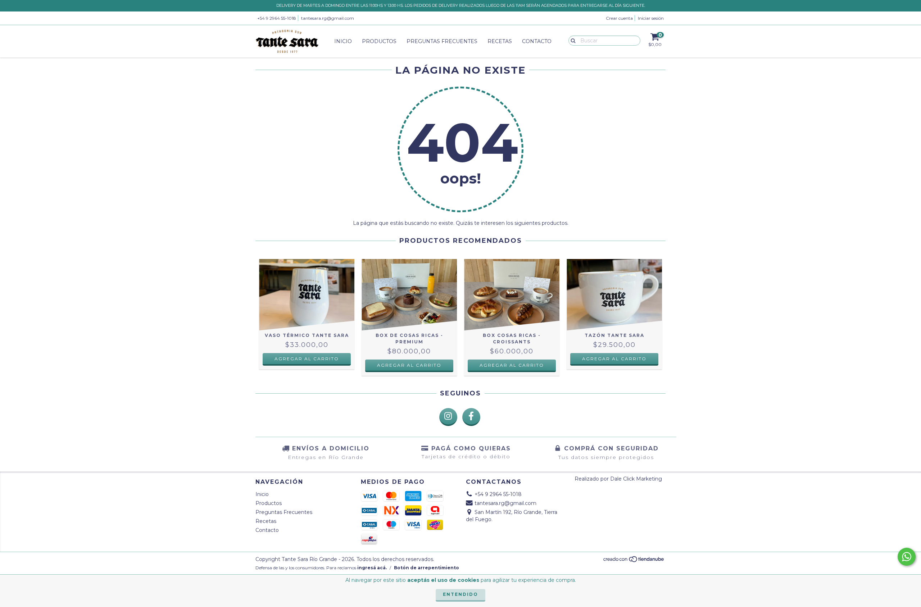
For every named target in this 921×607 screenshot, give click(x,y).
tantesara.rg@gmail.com (327, 18)
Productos (379, 41)
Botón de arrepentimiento (426, 567)
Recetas (499, 41)
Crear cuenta (619, 18)
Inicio (343, 41)
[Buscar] (571, 40)
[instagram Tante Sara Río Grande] (448, 417)
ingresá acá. (372, 567)
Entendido (460, 594)
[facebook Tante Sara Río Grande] (471, 417)
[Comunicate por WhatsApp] (907, 557)
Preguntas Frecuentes (442, 41)
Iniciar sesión (651, 18)
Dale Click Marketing (636, 479)
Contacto (537, 41)
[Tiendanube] (634, 561)
